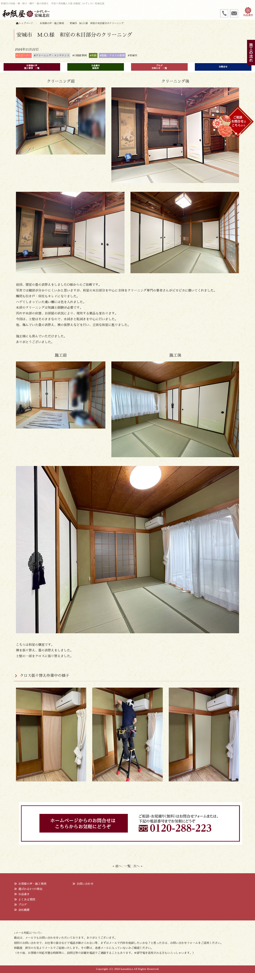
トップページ (26, 23)
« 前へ (117, 866)
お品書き (23, 894)
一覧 (127, 866)
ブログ (22, 904)
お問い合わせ (85, 883)
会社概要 (23, 909)
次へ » (137, 866)
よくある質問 (26, 899)
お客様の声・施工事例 (32, 883)
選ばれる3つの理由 (30, 889)
